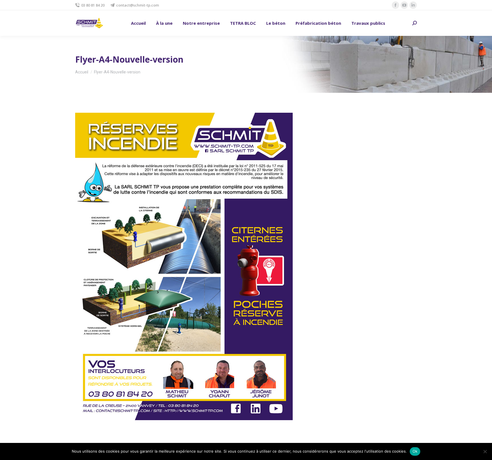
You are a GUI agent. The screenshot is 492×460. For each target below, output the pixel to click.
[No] (485, 451)
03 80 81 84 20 (92, 5)
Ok (415, 451)
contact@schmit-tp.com (137, 5)
